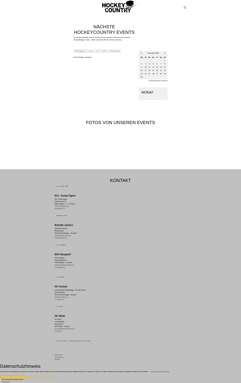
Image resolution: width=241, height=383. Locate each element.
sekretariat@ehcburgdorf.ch (64, 265)
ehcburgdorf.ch (60, 267)
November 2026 (153, 53)
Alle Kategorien (80, 51)
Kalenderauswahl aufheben (158, 80)
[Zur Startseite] (120, 6)
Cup (97, 51)
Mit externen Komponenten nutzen (14, 377)
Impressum (59, 354)
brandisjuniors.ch (61, 238)
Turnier (104, 51)
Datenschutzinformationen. (160, 371)
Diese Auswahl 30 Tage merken (12, 379)
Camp (90, 51)
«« (144, 53)
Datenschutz (59, 357)
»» (162, 53)
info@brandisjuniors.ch (63, 235)
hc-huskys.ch (59, 299)
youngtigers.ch (60, 208)
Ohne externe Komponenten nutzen (41, 377)
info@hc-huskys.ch (61, 297)
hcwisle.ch (58, 331)
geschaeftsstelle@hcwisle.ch (65, 328)
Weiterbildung (115, 51)
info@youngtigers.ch (62, 206)
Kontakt (57, 359)
